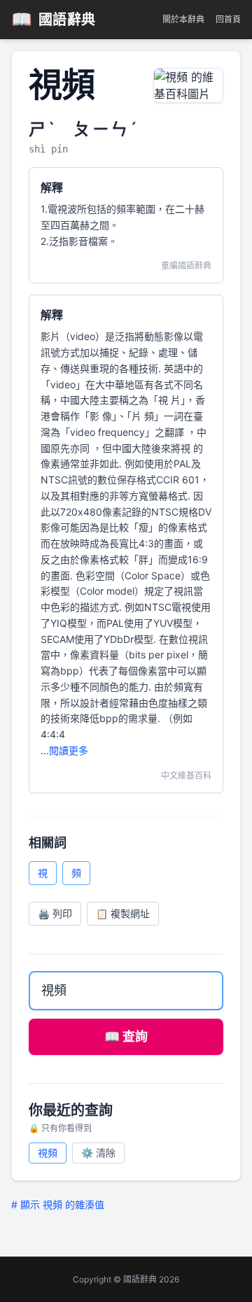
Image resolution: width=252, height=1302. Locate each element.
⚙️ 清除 (98, 1153)
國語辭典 (53, 19)
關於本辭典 (183, 19)
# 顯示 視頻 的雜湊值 (57, 1204)
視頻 (47, 1153)
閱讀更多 (68, 750)
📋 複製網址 (123, 913)
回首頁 (228, 19)
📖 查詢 (126, 1036)
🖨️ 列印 (55, 913)
